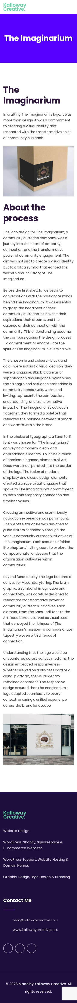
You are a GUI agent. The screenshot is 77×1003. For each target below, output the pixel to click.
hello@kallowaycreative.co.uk (36, 920)
